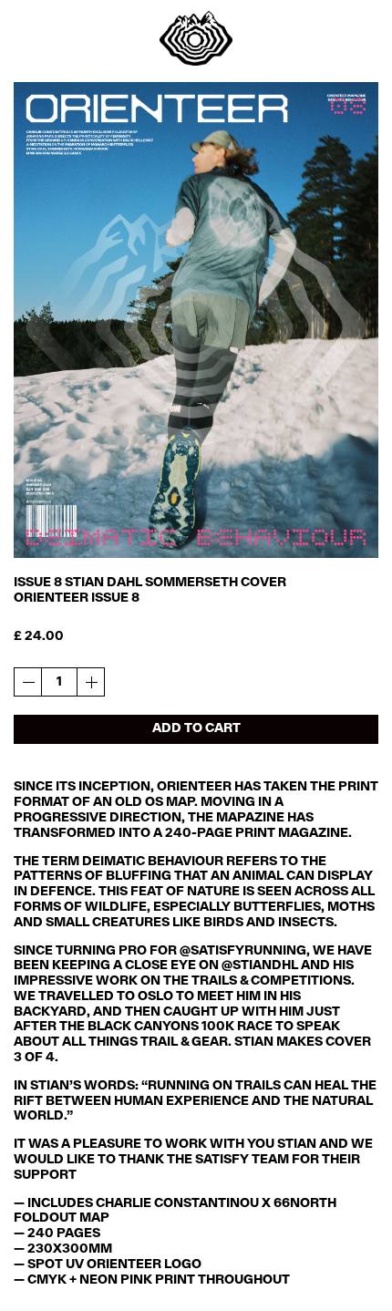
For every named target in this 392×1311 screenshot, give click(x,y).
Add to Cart (196, 729)
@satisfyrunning (243, 951)
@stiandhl (260, 966)
